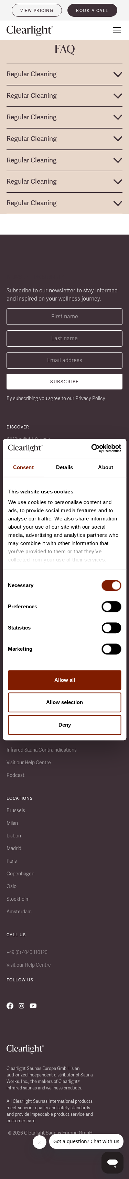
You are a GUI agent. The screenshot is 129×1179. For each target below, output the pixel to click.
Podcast (15, 775)
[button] (115, 30)
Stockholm (18, 899)
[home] (34, 31)
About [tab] (105, 467)
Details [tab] (64, 467)
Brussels (16, 810)
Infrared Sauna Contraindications (42, 750)
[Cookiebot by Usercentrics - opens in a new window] (92, 448)
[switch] (111, 606)
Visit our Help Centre (29, 762)
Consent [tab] (23, 467)
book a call (92, 10)
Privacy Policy (90, 398)
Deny (64, 725)
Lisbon (14, 836)
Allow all (64, 680)
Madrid (14, 848)
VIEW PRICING (36, 10)
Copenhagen (20, 874)
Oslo (12, 886)
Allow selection (64, 702)
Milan (12, 823)
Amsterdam (19, 912)
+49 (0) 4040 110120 (27, 952)
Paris (12, 861)
